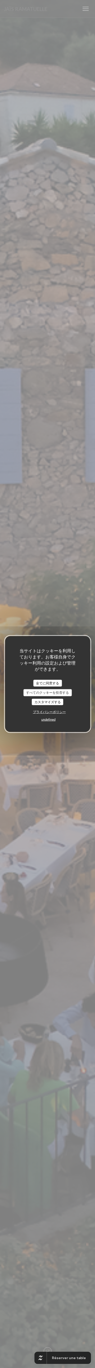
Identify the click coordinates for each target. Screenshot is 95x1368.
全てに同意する (47, 683)
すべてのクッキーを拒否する (47, 693)
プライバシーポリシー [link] (49, 712)
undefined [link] (48, 720)
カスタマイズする (47, 702)
